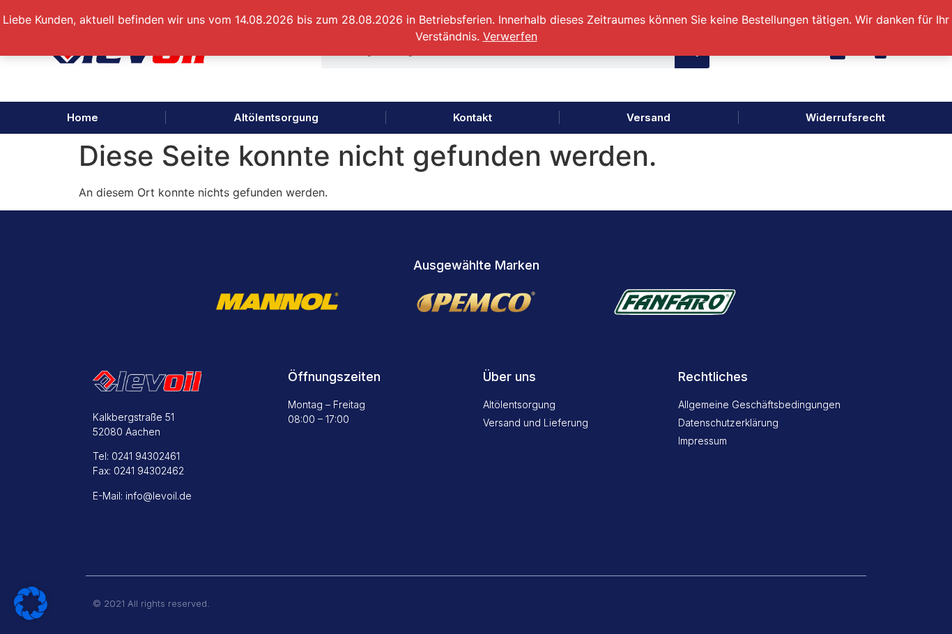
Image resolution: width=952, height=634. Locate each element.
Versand (648, 117)
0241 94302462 (149, 471)
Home (82, 117)
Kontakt (472, 117)
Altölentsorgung (275, 117)
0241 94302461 (146, 456)
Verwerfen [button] (510, 36)
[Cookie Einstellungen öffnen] (30, 616)
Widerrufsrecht (845, 117)
